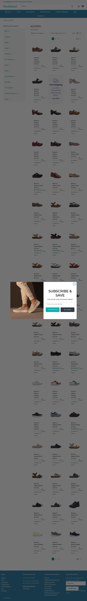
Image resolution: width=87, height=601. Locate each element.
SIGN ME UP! (52, 309)
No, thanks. (67, 309)
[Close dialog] (74, 284)
